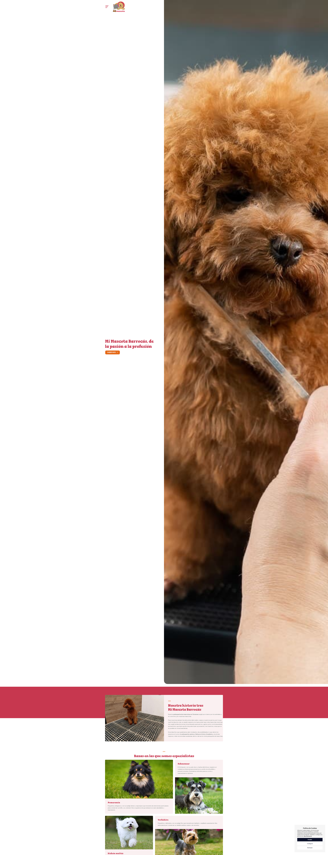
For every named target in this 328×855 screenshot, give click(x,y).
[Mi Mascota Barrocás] (119, 6)
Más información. (308, 836)
